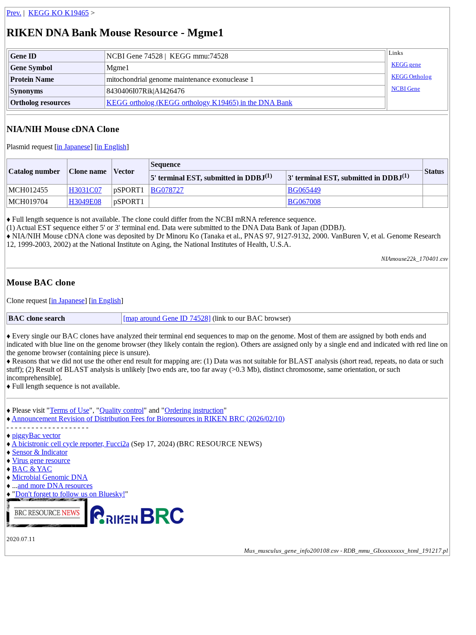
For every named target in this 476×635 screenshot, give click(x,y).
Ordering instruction (194, 410)
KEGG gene (406, 64)
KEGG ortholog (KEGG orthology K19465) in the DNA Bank (199, 102)
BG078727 (167, 190)
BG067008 (304, 201)
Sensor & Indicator (39, 452)
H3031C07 (85, 190)
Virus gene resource (41, 460)
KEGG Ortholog (411, 76)
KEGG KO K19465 (58, 13)
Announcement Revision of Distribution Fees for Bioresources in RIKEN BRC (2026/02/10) (148, 419)
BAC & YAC (32, 469)
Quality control (121, 410)
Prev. (14, 13)
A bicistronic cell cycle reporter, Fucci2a (70, 444)
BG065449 (304, 190)
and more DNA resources (55, 485)
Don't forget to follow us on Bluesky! (70, 494)
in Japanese (73, 147)
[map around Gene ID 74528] (167, 318)
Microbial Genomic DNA (50, 477)
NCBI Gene (405, 89)
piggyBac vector (36, 435)
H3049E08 (85, 201)
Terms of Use (69, 410)
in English (111, 147)
